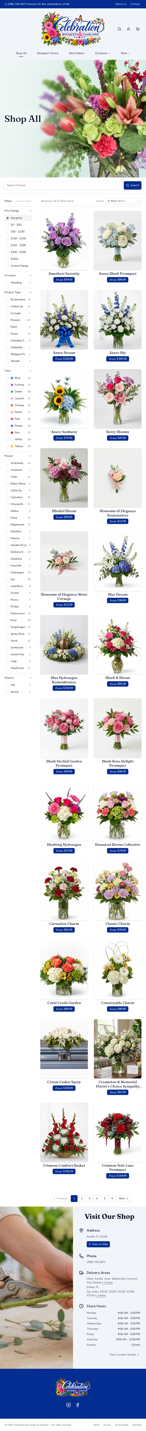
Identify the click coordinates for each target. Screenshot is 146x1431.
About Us (121, 4)
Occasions (101, 53)
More (124, 53)
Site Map (136, 1424)
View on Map (100, 1244)
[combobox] (123, 201)
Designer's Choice (48, 53)
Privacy (107, 1424)
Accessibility (122, 1424)
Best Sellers (76, 53)
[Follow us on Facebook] (77, 1405)
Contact (135, 4)
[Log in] (128, 29)
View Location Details (123, 1354)
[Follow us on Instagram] (68, 1405)
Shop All (21, 53)
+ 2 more (107, 1282)
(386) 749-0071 (17, 4)
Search (135, 185)
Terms (96, 1424)
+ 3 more (100, 1295)
